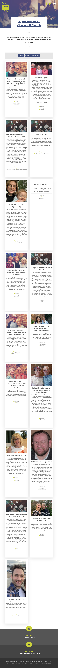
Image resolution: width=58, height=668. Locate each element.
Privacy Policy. (39, 663)
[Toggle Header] (54, 3)
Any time (27, 55)
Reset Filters (36, 55)
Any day (21, 55)
